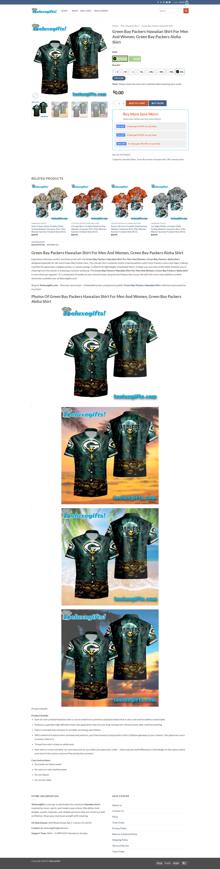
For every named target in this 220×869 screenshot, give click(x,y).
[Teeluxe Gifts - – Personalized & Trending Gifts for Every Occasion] (44, 10)
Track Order (101, 11)
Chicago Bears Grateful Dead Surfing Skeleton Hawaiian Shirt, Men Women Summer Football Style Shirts (88, 229)
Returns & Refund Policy (124, 834)
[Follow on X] (161, 2)
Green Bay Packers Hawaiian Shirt (157, 26)
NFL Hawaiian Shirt (130, 26)
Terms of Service (120, 845)
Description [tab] (38, 245)
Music (75, 11)
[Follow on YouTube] (169, 2)
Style (115, 52)
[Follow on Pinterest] (167, 2)
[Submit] (186, 10)
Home (115, 26)
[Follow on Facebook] (158, 2)
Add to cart (137, 103)
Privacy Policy (119, 828)
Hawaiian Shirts (129, 159)
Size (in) (116, 65)
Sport (64, 11)
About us (117, 805)
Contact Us (118, 810)
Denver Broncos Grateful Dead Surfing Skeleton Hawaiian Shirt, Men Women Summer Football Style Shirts (129, 229)
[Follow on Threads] (164, 2)
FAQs (115, 816)
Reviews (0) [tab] (53, 245)
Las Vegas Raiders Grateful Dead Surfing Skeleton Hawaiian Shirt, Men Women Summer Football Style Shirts (168, 229)
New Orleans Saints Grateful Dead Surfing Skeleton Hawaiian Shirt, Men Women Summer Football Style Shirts (48, 229)
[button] (181, 2)
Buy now (158, 103)
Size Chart (86, 11)
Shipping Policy (120, 839)
